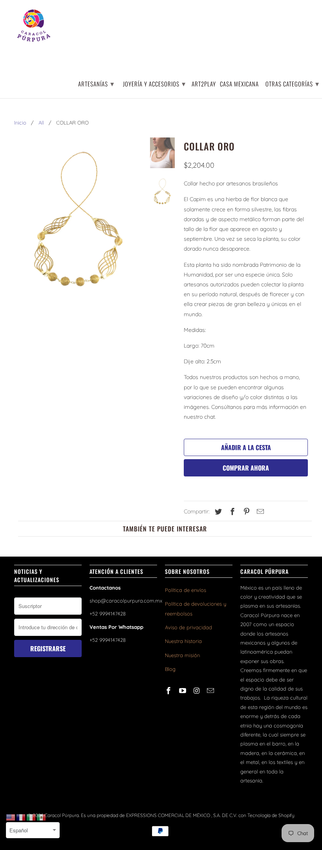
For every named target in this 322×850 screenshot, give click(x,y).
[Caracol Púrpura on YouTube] (183, 690)
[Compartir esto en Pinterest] (245, 511)
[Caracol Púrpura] (33, 25)
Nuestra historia (183, 641)
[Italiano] (31, 817)
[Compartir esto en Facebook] (231, 511)
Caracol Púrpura (61, 815)
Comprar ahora (246, 468)
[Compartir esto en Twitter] (217, 511)
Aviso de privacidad (188, 627)
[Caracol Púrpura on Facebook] (169, 690)
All (41, 122)
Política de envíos (185, 590)
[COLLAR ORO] (79, 218)
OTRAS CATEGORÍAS (292, 83)
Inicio (20, 122)
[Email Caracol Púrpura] (211, 690)
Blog (170, 669)
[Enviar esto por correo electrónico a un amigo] (259, 511)
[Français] (21, 817)
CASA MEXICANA (239, 84)
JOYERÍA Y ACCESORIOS (154, 83)
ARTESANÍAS (96, 83)
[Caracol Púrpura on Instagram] (197, 690)
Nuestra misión (182, 655)
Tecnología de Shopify (271, 815)
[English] (11, 817)
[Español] (42, 817)
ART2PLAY (204, 84)
